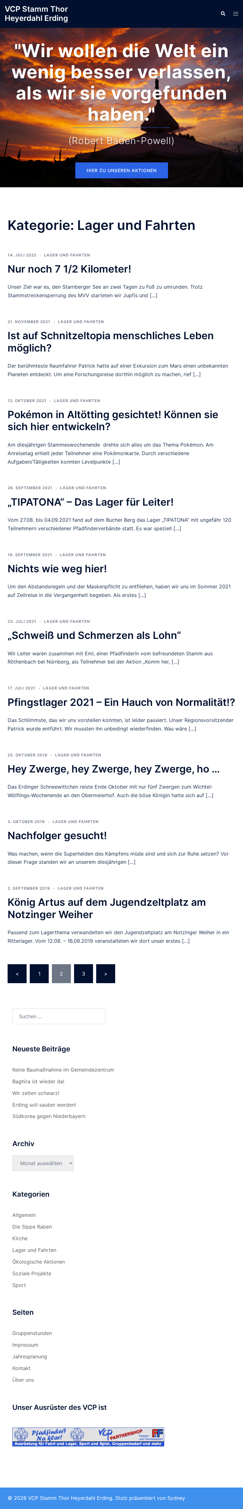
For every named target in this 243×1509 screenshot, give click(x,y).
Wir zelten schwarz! (35, 1093)
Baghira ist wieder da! (38, 1081)
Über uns (23, 1380)
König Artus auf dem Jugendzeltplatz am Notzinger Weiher (107, 908)
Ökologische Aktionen (38, 1262)
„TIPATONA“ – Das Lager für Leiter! (91, 502)
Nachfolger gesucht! (57, 835)
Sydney (176, 1498)
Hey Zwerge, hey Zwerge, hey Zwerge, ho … (114, 769)
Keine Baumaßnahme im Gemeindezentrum (63, 1070)
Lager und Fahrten (67, 255)
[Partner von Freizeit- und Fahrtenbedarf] (88, 1436)
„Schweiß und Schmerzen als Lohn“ (94, 635)
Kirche (20, 1238)
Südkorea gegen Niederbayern (48, 1116)
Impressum (25, 1345)
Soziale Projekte (31, 1273)
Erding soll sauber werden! (44, 1105)
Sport (19, 1285)
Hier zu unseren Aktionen (122, 170)
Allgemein (24, 1215)
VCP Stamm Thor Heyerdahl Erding (36, 13)
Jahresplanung (29, 1356)
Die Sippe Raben (32, 1226)
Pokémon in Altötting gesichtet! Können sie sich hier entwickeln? (113, 420)
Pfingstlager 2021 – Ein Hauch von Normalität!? (121, 702)
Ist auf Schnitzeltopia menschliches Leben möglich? (111, 341)
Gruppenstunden (32, 1333)
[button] (222, 13)
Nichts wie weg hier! (57, 568)
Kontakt (21, 1368)
